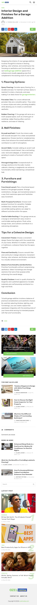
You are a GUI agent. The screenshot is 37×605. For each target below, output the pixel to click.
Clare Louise (20, 406)
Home (2, 7)
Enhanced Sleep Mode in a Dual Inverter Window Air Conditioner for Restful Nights (23, 447)
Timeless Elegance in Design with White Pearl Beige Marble (24, 388)
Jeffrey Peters (21, 477)
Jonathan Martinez (22, 420)
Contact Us (14, 596)
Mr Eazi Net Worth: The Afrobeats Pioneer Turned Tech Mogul (16, 518)
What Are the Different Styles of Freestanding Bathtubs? (22, 416)
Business (4, 514)
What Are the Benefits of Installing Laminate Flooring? (18, 461)
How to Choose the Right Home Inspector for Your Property (23, 402)
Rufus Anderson (21, 392)
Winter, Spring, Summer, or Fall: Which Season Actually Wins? (17, 576)
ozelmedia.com (24, 601)
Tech (2, 545)
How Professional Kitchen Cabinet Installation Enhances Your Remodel (23, 472)
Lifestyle (4, 573)
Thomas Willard (12, 22)
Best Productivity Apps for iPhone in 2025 (16, 547)
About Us (23, 596)
